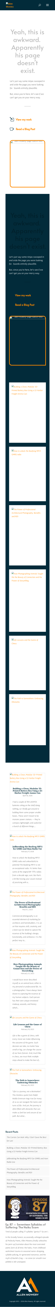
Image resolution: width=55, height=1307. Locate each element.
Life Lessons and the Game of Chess (27, 651)
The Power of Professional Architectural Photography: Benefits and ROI (27, 525)
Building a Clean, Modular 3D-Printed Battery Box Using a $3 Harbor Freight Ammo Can (27, 402)
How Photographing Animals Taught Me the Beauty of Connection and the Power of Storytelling (27, 590)
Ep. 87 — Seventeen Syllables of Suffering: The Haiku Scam (26, 1225)
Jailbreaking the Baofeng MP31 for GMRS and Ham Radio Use (28, 462)
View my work (24, 119)
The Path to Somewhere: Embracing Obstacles (27, 709)
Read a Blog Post (25, 129)
